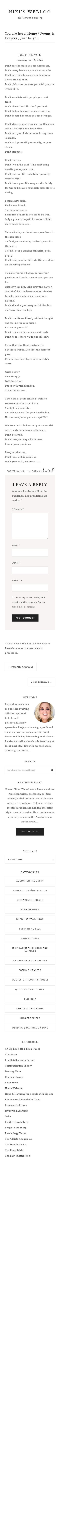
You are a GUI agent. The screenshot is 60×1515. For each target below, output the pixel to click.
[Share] (42, 469)
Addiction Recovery (30, 880)
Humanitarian (30, 938)
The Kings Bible (14, 1150)
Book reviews (30, 909)
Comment (18, 509)
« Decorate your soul (20, 666)
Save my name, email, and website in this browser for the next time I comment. (29, 602)
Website (17, 580)
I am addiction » (41, 681)
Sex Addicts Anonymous (19, 1139)
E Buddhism (11, 1082)
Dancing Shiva (13, 1071)
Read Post (30, 831)
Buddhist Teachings (30, 919)
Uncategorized (30, 1018)
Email (16, 562)
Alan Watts (11, 1054)
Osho (8, 1116)
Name (16, 545)
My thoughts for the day (30, 960)
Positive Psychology (16, 1122)
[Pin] (52, 469)
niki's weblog (30, 12)
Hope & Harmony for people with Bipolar (29, 1094)
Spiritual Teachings (30, 1008)
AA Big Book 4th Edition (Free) (22, 1049)
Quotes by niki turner (30, 989)
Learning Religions (16, 1105)
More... (26, 750)
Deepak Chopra (14, 1077)
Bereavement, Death (30, 900)
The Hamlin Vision (15, 1144)
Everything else (30, 928)
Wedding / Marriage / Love (30, 1027)
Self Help (30, 999)
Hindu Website (13, 1088)
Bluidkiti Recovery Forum (19, 1060)
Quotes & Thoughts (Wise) (30, 979)
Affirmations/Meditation (30, 890)
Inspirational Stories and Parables (30, 949)
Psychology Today (15, 1133)
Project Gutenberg (16, 1127)
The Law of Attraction (17, 1155)
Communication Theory (18, 1065)
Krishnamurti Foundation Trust (22, 1099)
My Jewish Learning (16, 1110)
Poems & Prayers (43, 471)
